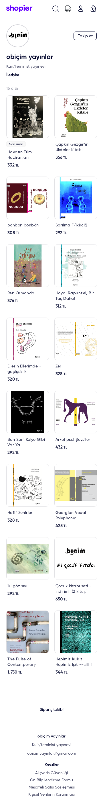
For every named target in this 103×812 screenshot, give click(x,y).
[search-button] (55, 8)
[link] (27, 131)
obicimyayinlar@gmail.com (51, 754)
